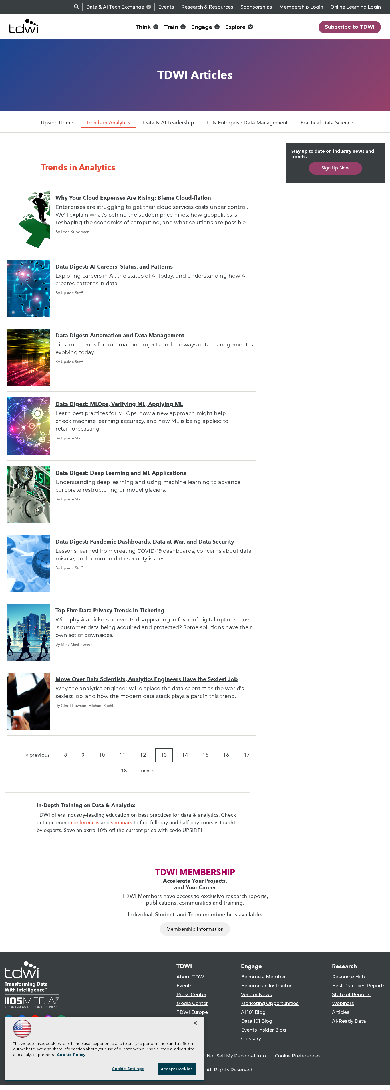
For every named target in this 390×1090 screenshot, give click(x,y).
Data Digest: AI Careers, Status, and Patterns (114, 266)
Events (166, 7)
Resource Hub (348, 977)
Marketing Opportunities (270, 1003)
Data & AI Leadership (168, 123)
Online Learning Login (355, 7)
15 (205, 755)
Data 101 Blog (256, 1021)
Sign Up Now (335, 168)
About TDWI (191, 977)
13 (164, 755)
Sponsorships (256, 7)
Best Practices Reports (358, 985)
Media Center (192, 1003)
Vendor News (256, 994)
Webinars (343, 1003)
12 (143, 755)
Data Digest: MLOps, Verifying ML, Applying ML (119, 404)
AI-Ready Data (349, 1021)
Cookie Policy (71, 1054)
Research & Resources (207, 7)
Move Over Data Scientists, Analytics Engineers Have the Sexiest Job (146, 679)
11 (122, 755)
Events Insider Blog (263, 1030)
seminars (121, 822)
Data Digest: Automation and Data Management (119, 335)
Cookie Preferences (298, 1056)
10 (102, 755)
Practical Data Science (327, 123)
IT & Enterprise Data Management (247, 123)
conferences (85, 822)
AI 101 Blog (253, 1012)
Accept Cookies (177, 1069)
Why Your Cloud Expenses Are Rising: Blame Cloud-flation (133, 198)
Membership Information (195, 929)
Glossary (251, 1038)
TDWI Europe (192, 1012)
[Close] (195, 1023)
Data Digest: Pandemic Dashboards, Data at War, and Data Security (144, 541)
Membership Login (301, 7)
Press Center (191, 994)
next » (148, 771)
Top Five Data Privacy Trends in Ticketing (109, 610)
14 (185, 755)
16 (226, 755)
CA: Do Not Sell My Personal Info (228, 1056)
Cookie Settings (128, 1068)
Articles (340, 1012)
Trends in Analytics (108, 123)
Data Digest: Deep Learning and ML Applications (120, 473)
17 (247, 755)
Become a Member (263, 977)
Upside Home (57, 123)
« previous (38, 755)
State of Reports (351, 994)
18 (124, 771)
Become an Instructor (266, 985)
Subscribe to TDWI (350, 27)
